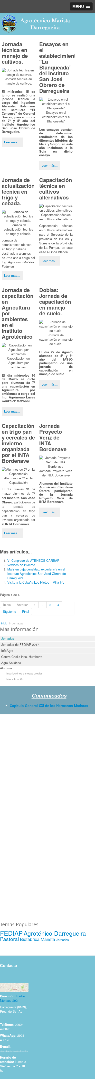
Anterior (22, 604)
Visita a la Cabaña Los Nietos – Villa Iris (35, 582)
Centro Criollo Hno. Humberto (21, 656)
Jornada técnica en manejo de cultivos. (15, 52)
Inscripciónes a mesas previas (24, 673)
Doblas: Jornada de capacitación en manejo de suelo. (55, 301)
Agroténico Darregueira (55, 933)
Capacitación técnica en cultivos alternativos (55, 188)
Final (25, 611)
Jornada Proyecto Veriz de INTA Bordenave (52, 437)
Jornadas (7, 638)
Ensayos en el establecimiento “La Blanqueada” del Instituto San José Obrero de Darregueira (59, 67)
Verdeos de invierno (21, 564)
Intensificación (14, 679)
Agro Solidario (11, 662)
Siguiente (9, 611)
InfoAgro (7, 650)
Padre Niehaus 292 (12, 998)
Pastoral (9, 938)
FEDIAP (11, 932)
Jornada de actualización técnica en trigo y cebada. (18, 191)
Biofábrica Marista (37, 939)
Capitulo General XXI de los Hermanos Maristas (49, 705)
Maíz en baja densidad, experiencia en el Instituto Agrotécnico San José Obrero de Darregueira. (36, 573)
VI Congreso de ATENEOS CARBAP (33, 560)
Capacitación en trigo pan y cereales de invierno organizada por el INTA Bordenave (18, 443)
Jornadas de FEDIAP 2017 (20, 644)
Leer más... (12, 142)
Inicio (7, 604)
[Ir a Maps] (14, 986)
